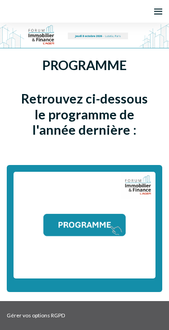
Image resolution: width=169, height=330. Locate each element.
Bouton (84, 228)
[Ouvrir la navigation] (158, 11)
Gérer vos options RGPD (36, 315)
